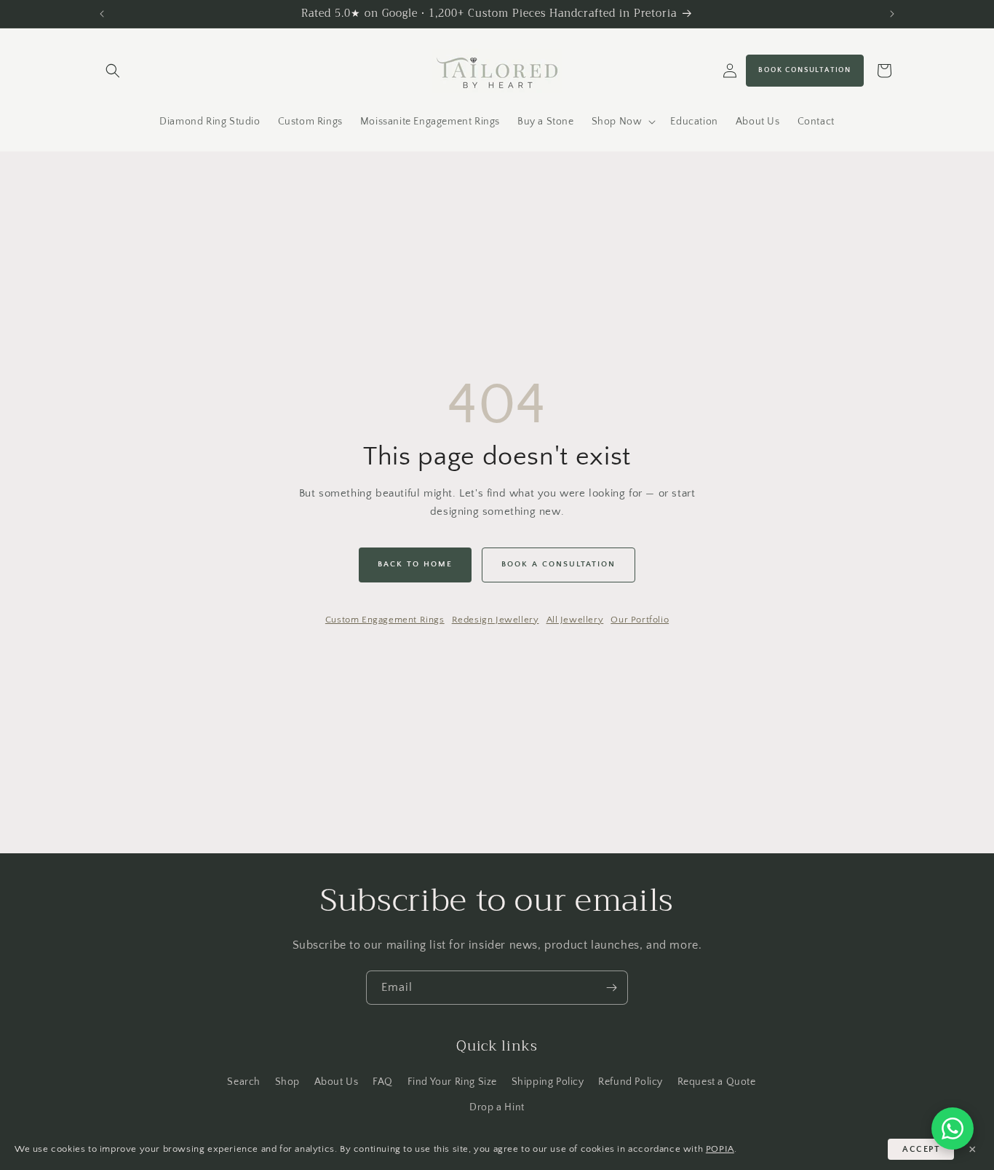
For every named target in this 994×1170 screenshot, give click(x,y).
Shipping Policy (548, 1082)
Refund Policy (630, 1082)
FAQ (383, 1082)
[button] (113, 71)
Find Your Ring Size (452, 1082)
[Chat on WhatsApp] (952, 1128)
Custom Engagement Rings (385, 619)
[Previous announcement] (102, 14)
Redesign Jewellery (495, 619)
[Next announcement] (892, 14)
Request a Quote (716, 1082)
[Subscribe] (611, 988)
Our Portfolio (640, 619)
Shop (287, 1082)
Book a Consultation (558, 564)
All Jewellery (575, 619)
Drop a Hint (497, 1107)
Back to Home (415, 564)
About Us (336, 1082)
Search (244, 1082)
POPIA (720, 1149)
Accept (920, 1149)
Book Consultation (804, 70)
